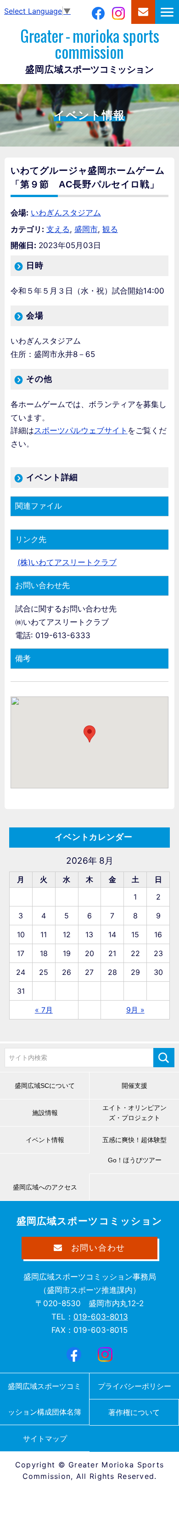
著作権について (134, 1412)
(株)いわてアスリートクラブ (67, 562)
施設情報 (45, 1112)
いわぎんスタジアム (66, 212)
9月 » (135, 1009)
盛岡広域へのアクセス (45, 1187)
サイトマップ (45, 1438)
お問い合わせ (143, 12)
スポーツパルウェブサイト (81, 430)
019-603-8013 (100, 1316)
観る (110, 229)
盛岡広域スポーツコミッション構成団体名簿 (44, 1398)
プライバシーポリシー (134, 1386)
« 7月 (44, 1009)
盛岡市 (86, 229)
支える (58, 229)
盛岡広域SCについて (45, 1085)
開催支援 (134, 1085)
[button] (89, 734)
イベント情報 (45, 1140)
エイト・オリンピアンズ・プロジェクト (134, 1112)
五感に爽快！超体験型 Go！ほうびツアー (137, 1150)
